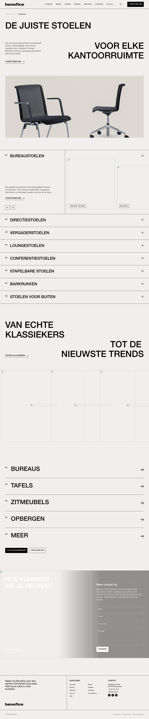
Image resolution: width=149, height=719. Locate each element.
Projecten (77, 4)
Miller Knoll (88, 4)
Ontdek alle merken (15, 356)
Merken (58, 4)
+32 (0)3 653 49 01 (113, 689)
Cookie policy (117, 714)
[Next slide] (12, 207)
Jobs (70, 696)
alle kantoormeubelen (16, 550)
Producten (49, 4)
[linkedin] (116, 695)
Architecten (99, 4)
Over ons (110, 4)
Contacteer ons (135, 4)
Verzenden (102, 649)
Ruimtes (67, 4)
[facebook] (112, 695)
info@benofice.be (113, 692)
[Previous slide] (7, 207)
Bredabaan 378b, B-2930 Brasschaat (115, 686)
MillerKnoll (72, 690)
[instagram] (109, 695)
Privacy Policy (127, 714)
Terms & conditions (138, 714)
